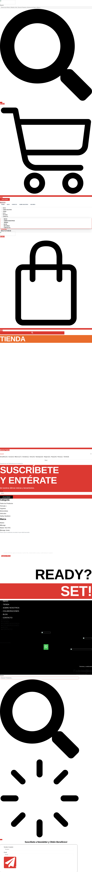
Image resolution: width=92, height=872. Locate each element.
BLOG (5, 614)
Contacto (5, 216)
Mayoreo (5, 214)
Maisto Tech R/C (5, 528)
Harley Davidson (5, 516)
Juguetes (3, 508)
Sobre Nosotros (7, 209)
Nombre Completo (8, 847)
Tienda (4, 211)
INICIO (5, 601)
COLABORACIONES (11, 611)
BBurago (3, 525)
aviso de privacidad (5, 642)
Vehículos (3, 513)
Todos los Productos (6, 503)
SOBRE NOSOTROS (11, 608)
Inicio (4, 208)
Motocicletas (4, 511)
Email (1, 491)
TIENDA (6, 604)
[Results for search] (39, 798)
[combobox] (46, 7)
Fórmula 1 (3, 506)
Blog (4, 213)
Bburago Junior (5, 530)
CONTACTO (7, 618)
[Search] (1, 102)
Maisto (2, 523)
